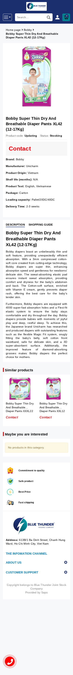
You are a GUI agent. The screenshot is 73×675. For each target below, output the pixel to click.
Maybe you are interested (26, 434)
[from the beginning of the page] (66, 668)
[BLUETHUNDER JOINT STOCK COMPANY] (36, 525)
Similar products (19, 370)
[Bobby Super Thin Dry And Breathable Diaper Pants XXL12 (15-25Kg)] (52, 389)
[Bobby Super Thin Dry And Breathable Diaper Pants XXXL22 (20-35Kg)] (18, 389)
